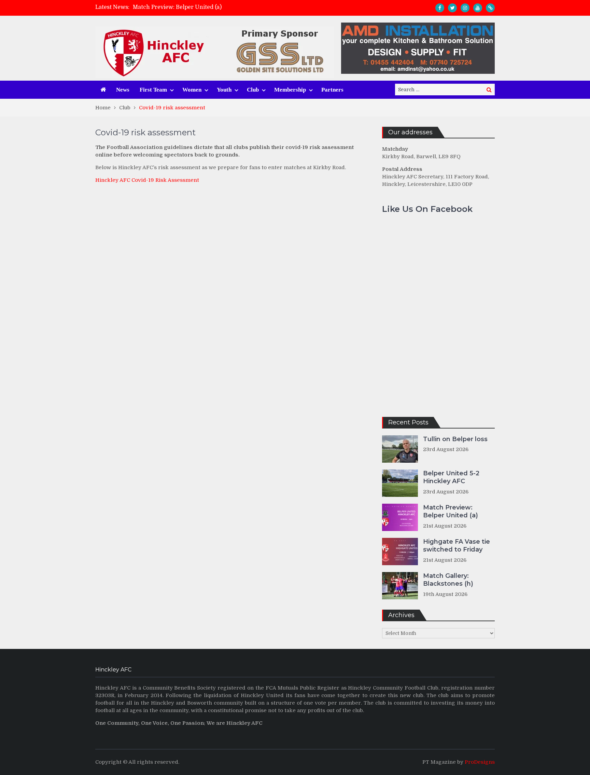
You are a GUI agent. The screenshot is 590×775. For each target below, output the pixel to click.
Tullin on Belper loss (455, 439)
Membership (290, 89)
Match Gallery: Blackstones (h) (448, 579)
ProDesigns (480, 762)
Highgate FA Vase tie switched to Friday (456, 545)
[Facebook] (439, 7)
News (122, 89)
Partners (332, 89)
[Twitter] (452, 7)
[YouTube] (477, 7)
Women (191, 89)
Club (253, 89)
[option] (234, 7)
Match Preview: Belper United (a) (177, 7)
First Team (153, 89)
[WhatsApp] (490, 7)
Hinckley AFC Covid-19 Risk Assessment (147, 180)
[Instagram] (465, 7)
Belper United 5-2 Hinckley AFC (451, 477)
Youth (224, 89)
